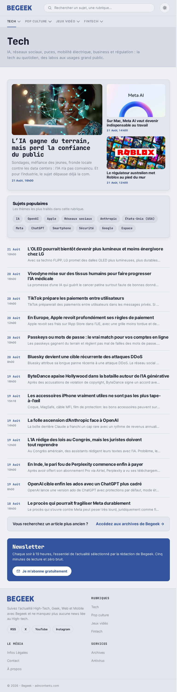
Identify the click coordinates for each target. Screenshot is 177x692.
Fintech (91, 21)
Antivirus (98, 661)
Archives (98, 652)
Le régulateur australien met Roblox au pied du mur (131, 175)
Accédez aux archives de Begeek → (130, 524)
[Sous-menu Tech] (19, 22)
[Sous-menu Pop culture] (49, 22)
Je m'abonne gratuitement (44, 571)
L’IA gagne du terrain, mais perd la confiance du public (51, 147)
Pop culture (36, 21)
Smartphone (62, 228)
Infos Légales (17, 652)
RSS (13, 629)
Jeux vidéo (65, 21)
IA (18, 219)
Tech (11, 21)
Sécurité (86, 228)
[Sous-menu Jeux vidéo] (78, 22)
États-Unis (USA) (140, 219)
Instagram (63, 629)
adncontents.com (47, 685)
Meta (19, 228)
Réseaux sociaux (78, 219)
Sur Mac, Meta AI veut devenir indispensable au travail (132, 123)
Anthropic (108, 219)
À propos (14, 669)
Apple (51, 219)
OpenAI (33, 219)
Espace (127, 228)
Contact (13, 661)
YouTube (41, 629)
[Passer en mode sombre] (165, 8)
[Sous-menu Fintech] (101, 22)
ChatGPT (37, 228)
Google (107, 228)
